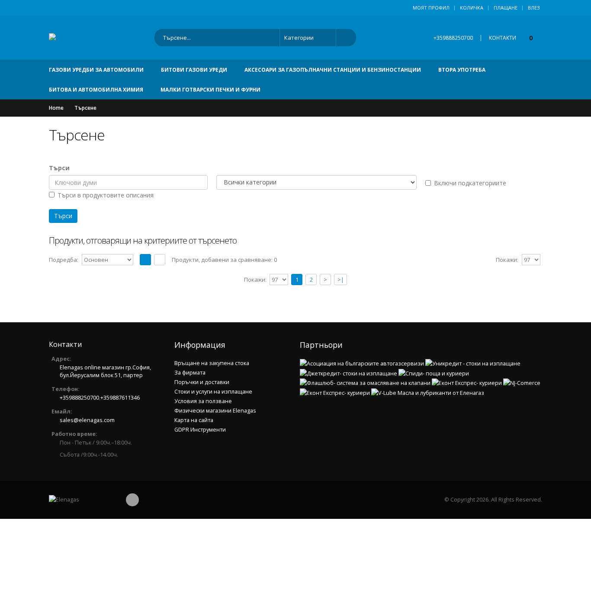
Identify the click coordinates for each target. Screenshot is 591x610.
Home (56, 107)
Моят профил (431, 7)
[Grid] (145, 259)
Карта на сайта (193, 420)
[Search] (343, 37)
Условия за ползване (203, 401)
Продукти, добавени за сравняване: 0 (224, 260)
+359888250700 (453, 37)
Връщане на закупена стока (211, 363)
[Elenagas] (81, 500)
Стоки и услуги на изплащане (213, 391)
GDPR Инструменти (200, 429)
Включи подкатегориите (470, 183)
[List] (159, 259)
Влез (534, 7)
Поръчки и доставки (201, 382)
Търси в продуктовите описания (106, 195)
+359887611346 (120, 397)
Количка (471, 7)
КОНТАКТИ (502, 37)
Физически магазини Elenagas (215, 410)
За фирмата (190, 372)
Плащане (505, 7)
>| (340, 279)
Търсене (85, 107)
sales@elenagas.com (87, 420)
